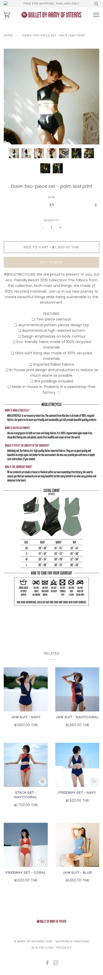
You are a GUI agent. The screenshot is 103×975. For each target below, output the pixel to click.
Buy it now (51, 262)
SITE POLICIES (42, 947)
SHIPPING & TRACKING (72, 941)
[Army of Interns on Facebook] (47, 963)
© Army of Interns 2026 (33, 941)
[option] (51, 96)
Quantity (51, 220)
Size (51, 197)
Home (8, 35)
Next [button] (90, 96)
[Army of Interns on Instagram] (55, 963)
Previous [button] (12, 96)
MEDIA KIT (64, 947)
